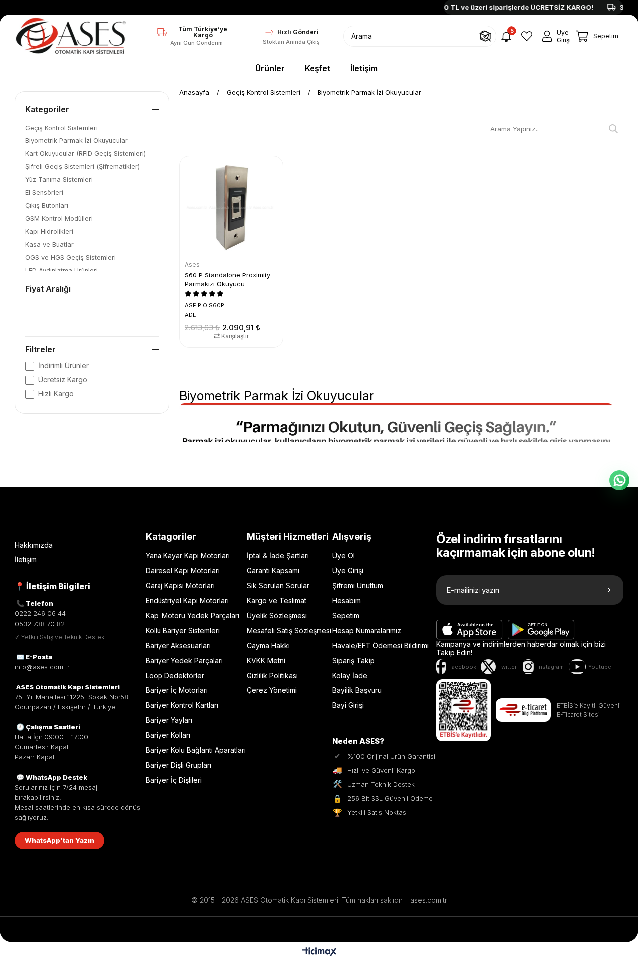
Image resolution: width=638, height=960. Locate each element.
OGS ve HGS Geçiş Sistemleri (70, 257)
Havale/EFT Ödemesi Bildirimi (380, 645)
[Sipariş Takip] (485, 36)
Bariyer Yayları (169, 720)
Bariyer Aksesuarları (178, 645)
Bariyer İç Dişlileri (174, 780)
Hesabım (346, 600)
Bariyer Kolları (168, 735)
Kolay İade (349, 675)
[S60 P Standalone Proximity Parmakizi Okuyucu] (231, 207)
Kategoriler (47, 109)
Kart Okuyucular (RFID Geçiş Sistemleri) (85, 153)
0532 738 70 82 (40, 624)
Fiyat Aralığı (48, 289)
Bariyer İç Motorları (177, 690)
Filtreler (40, 349)
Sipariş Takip (353, 660)
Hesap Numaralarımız (366, 630)
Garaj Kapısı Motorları (180, 585)
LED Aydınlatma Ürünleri (61, 270)
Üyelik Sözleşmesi (277, 615)
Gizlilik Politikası (272, 675)
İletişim (26, 559)
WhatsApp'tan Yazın (59, 840)
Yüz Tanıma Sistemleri (59, 179)
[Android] (541, 630)
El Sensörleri (44, 192)
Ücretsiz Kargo (62, 379)
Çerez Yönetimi (272, 690)
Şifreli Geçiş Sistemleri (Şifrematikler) (82, 166)
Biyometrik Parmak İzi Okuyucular (76, 140)
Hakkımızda (34, 545)
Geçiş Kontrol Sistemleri (61, 128)
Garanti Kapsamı (273, 570)
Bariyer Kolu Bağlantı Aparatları (196, 750)
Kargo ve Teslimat (276, 600)
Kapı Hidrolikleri (49, 231)
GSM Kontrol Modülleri (59, 218)
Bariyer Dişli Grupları (178, 765)
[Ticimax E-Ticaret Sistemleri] (319, 952)
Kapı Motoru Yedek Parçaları (192, 615)
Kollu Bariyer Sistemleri (183, 630)
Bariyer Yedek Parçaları (184, 660)
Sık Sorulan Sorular (278, 585)
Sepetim (345, 615)
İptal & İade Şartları (278, 555)
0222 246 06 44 (40, 613)
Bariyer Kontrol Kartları (182, 705)
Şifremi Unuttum (357, 585)
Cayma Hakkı (268, 645)
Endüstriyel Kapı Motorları (187, 600)
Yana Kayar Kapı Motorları (188, 555)
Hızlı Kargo (56, 393)
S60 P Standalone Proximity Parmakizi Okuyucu (227, 279)
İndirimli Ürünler (63, 365)
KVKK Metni (266, 660)
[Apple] (469, 630)
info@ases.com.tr (42, 667)
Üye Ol (343, 555)
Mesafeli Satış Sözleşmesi (289, 630)
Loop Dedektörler (175, 675)
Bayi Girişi (348, 705)
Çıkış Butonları (46, 205)
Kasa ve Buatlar (49, 244)
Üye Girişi (347, 570)
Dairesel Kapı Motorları (183, 570)
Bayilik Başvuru (357, 690)
